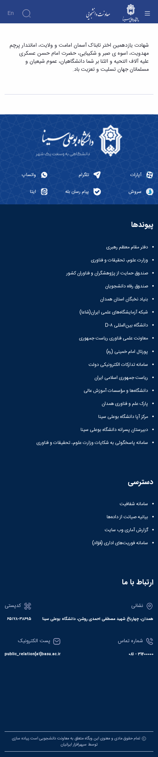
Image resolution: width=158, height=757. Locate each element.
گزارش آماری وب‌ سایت (126, 530)
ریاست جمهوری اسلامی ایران (121, 378)
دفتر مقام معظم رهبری (127, 247)
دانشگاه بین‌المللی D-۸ (126, 325)
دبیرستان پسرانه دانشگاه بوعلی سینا (114, 430)
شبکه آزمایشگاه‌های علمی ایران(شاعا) (113, 312)
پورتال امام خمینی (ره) (127, 352)
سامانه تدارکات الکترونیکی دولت (118, 365)
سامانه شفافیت (134, 504)
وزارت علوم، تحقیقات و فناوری (119, 260)
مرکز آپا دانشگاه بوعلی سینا (123, 417)
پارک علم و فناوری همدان (125, 404)
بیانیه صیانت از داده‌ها (127, 517)
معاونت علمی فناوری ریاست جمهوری (113, 338)
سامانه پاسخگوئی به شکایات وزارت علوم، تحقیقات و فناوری (92, 443)
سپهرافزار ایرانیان (74, 744)
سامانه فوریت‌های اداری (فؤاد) (120, 543)
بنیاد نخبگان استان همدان (124, 299)
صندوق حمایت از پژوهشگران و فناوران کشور (107, 273)
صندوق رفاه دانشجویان (126, 286)
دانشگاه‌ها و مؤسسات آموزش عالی (116, 391)
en (10, 13)
